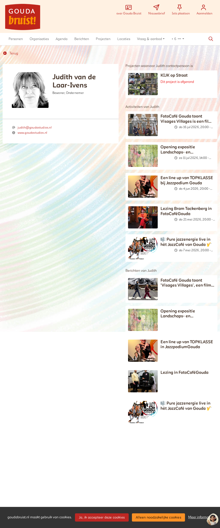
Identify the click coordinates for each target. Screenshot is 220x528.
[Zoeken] (211, 39)
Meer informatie (200, 517)
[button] (15, 39)
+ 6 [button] (174, 39)
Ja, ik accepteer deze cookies (102, 517)
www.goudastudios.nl (32, 133)
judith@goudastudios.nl (35, 127)
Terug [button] (13, 53)
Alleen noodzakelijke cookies (158, 517)
